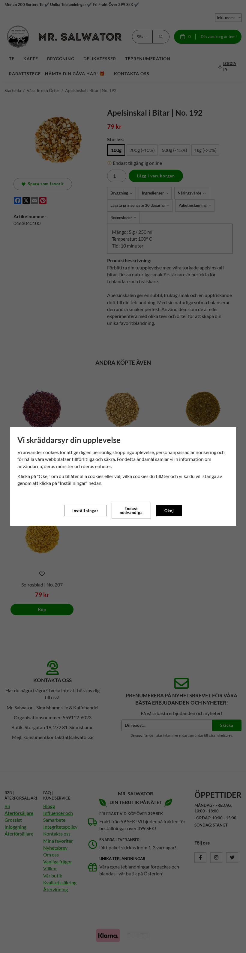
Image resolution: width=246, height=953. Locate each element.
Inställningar (85, 510)
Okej (169, 510)
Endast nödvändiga (131, 510)
